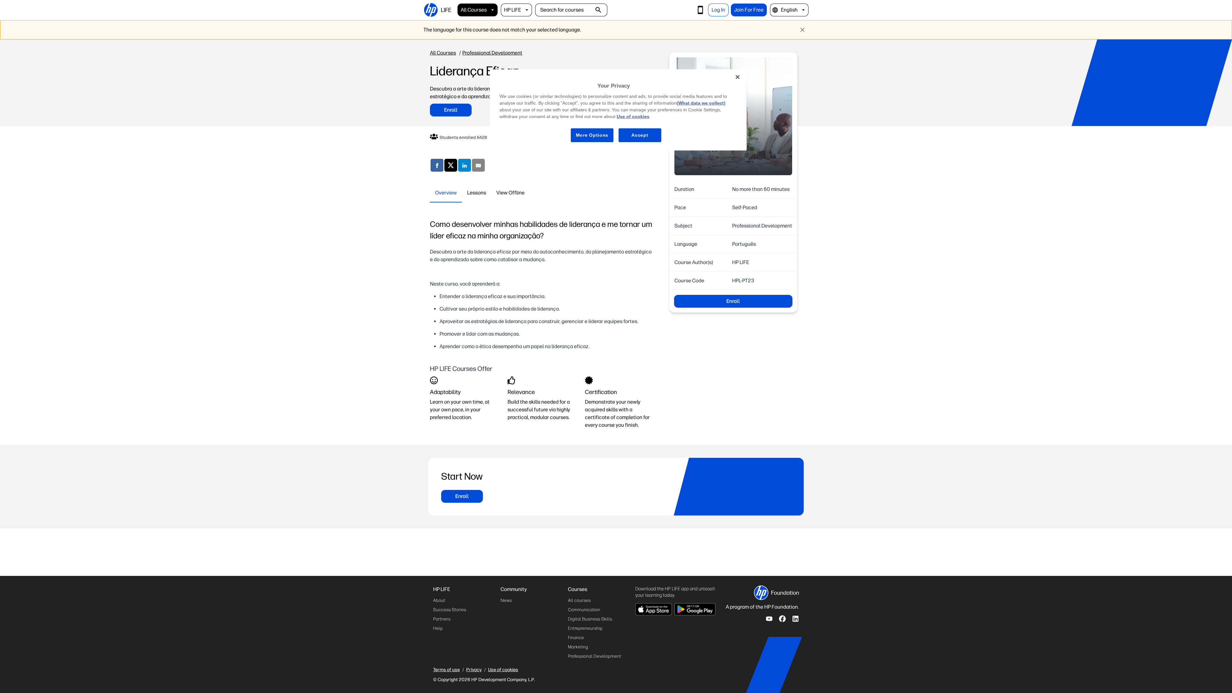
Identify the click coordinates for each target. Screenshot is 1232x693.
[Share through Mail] (478, 166)
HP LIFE (512, 10)
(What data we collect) (701, 103)
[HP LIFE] (437, 10)
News (506, 600)
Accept (639, 135)
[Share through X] (450, 166)
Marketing (578, 647)
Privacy (474, 669)
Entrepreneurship (585, 628)
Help (438, 628)
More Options (592, 135)
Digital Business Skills (590, 619)
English (789, 10)
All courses (474, 10)
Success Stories (449, 609)
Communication (584, 609)
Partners (441, 619)
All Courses (443, 53)
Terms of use (446, 669)
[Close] (738, 77)
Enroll (451, 110)
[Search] (598, 10)
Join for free (749, 10)
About (439, 600)
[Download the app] (700, 9)
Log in (718, 10)
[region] (618, 109)
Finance (576, 637)
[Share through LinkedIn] (464, 166)
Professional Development (492, 53)
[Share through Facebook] (437, 166)
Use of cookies (503, 669)
